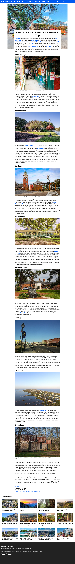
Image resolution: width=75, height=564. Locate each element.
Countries (22, 1)
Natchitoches (40, 148)
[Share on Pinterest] (22, 489)
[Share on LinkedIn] (25, 489)
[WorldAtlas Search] (73, 1)
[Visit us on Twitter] (6, 554)
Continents (14, 1)
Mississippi (18, 41)
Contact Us (6, 551)
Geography (30, 1)
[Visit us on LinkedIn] (11, 554)
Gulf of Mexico (39, 41)
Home (2, 551)
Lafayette (29, 46)
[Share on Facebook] (18, 489)
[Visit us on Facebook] (4, 554)
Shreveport (35, 46)
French (57, 41)
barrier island (43, 410)
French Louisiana (28, 145)
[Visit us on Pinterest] (9, 554)
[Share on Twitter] (20, 489)
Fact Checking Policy (24, 551)
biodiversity (23, 312)
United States (34, 40)
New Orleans (24, 48)
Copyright (13, 551)
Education (37, 1)
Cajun (33, 43)
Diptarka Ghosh (17, 492)
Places (27, 492)
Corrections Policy (31, 551)
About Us (17, 551)
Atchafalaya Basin (33, 312)
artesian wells (35, 96)
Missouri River (24, 41)
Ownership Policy (38, 551)
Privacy (9, 551)
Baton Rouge (49, 46)
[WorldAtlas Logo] (6, 1)
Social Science (46, 1)
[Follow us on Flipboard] (2, 554)
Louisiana (17, 38)
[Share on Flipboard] (16, 489)
